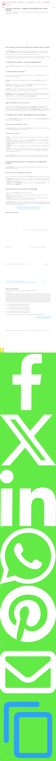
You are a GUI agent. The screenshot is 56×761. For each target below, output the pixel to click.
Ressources (21, 2)
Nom (7, 305)
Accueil (3, 2)
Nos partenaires (46, 2)
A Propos (3, 4)
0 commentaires (15, 13)
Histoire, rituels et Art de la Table (27, 12)
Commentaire (8, 292)
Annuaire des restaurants (37, 330)
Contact (8, 4)
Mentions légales (9, 330)
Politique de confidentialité (18, 330)
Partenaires (47, 330)
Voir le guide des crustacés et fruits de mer (28, 207)
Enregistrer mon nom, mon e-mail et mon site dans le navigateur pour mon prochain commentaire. (25, 314)
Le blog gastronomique (11, 2)
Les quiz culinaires (30, 2)
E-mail (7, 308)
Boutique (38, 2)
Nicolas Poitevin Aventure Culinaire (13, 12)
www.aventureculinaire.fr (27, 343)
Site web (7, 311)
